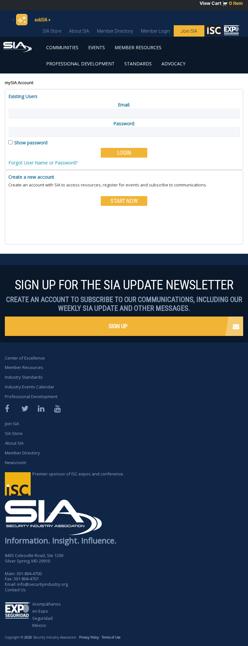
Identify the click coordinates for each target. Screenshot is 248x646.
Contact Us (15, 590)
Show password (30, 142)
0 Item (236, 3)
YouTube (58, 409)
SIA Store (52, 31)
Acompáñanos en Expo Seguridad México (46, 614)
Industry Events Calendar (29, 387)
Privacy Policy (89, 637)
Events (96, 47)
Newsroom (15, 462)
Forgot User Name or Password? (43, 163)
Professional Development (80, 64)
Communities (62, 47)
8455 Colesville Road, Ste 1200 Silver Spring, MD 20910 (34, 558)
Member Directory (115, 31)
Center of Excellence (25, 358)
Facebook (9, 409)
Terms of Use (111, 637)
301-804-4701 (26, 579)
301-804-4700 (29, 573)
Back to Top (219, 623)
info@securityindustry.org (42, 584)
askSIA (41, 19)
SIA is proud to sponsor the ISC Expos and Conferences (214, 32)
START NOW (124, 200)
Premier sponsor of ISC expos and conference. (78, 474)
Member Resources (138, 47)
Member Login (155, 31)
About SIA (79, 31)
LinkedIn (42, 409)
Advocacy (173, 64)
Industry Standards (24, 377)
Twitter (25, 409)
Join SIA (189, 31)
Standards (138, 64)
